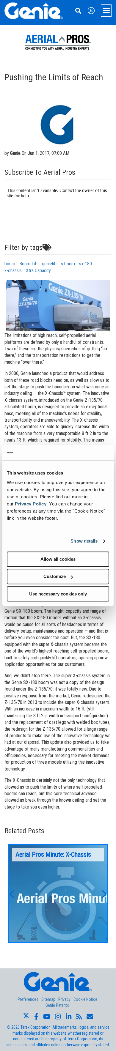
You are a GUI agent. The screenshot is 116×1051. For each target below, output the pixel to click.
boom (9, 264)
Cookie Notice (85, 999)
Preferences (28, 999)
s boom (68, 264)
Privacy (64, 999)
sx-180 (85, 264)
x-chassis (13, 270)
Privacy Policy (30, 503)
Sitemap (48, 999)
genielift (49, 264)
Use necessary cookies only (58, 593)
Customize (54, 576)
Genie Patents (57, 1005)
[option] (58, 893)
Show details (84, 540)
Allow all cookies (58, 559)
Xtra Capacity (38, 270)
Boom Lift (28, 264)
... (58, 893)
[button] (11, 893)
